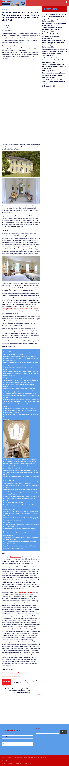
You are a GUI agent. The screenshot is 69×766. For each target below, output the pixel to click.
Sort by (4, 741)
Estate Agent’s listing (16, 673)
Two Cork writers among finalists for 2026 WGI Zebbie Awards (54, 74)
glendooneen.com (15, 557)
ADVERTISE (18, 763)
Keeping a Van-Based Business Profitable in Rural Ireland (53, 35)
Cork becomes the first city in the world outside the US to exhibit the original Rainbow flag (54, 16)
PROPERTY (17, 676)
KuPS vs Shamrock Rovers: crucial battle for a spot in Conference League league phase (54, 42)
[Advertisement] (21, 709)
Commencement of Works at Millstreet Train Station (52, 28)
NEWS (12, 676)
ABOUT (3, 763)
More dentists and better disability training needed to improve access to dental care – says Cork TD (54, 51)
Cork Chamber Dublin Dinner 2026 (54, 23)
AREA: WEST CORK (6, 676)
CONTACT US (27, 763)
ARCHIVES (10, 763)
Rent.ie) (15, 313)
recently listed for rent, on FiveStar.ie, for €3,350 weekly (20, 309)
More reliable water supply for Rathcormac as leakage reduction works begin (54, 66)
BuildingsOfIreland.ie (25, 592)
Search (38, 728)
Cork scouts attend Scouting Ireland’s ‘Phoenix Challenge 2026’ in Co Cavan (54, 81)
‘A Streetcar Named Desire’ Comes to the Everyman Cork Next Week (54, 59)
